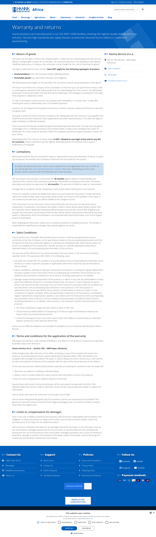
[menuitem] (15, 17)
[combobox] (127, 9)
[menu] (78, 17)
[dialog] (78, 523)
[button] (139, 2)
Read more (89, 518)
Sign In (113, 2)
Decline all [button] (86, 528)
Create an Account (125, 2)
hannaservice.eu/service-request (47, 169)
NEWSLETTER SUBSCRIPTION (78, 500)
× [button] (153, 512)
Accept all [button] (69, 528)
